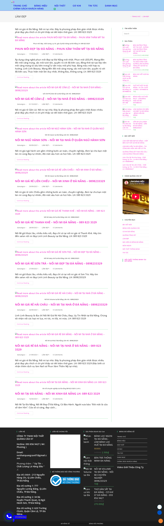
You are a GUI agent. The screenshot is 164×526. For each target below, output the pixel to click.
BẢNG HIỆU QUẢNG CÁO (131, 228)
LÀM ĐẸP (45, 54)
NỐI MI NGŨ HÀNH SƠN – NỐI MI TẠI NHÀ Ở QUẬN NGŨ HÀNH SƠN (60, 140)
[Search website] (61, 8)
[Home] (129, 16)
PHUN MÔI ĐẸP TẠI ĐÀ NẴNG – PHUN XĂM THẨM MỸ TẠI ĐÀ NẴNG (59, 49)
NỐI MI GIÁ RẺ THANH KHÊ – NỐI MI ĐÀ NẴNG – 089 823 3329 (56, 222)
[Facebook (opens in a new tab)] (152, 2)
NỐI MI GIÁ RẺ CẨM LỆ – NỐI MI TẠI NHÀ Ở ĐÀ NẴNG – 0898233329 (59, 99)
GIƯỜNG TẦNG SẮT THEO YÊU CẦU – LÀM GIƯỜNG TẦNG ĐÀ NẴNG (135, 153)
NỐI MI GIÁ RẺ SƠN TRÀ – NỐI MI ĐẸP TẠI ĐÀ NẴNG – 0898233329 (58, 263)
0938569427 (20, 519)
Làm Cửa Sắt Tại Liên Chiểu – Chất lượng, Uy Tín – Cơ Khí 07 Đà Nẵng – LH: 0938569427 (135, 167)
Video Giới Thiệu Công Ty (130, 467)
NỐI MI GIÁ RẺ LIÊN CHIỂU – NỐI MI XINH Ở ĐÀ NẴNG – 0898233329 (60, 181)
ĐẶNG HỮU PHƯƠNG (96, 524)
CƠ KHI (119, 449)
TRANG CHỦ (121, 437)
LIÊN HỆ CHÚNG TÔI (60, 432)
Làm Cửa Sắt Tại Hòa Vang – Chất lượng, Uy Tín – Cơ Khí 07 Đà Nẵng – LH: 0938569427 (135, 159)
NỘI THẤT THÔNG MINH (131, 249)
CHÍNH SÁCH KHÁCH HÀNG (127, 461)
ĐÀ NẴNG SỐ (65, 524)
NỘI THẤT (120, 445)
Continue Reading (25, 77)
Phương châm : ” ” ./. (31, 466)
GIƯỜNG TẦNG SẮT (129, 235)
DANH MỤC (121, 457)
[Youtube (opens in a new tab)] (155, 2)
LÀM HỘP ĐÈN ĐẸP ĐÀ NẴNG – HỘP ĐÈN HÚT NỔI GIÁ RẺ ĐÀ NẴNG (135, 142)
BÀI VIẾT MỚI (127, 225)
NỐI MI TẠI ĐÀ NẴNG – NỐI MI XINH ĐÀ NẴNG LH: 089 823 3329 (57, 393)
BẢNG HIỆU (121, 441)
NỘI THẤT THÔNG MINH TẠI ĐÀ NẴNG (135, 260)
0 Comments (58, 54)
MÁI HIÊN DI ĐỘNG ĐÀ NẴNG (133, 242)
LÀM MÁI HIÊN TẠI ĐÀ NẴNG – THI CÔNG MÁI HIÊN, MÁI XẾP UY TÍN (135, 147)
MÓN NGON (127, 246)
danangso (21, 54)
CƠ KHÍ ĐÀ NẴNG (129, 232)
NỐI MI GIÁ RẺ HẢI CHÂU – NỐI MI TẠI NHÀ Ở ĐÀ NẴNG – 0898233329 (61, 304)
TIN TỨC (125, 253)
